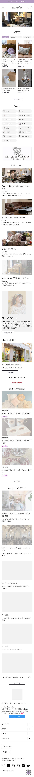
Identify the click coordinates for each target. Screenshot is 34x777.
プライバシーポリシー (20, 758)
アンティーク (9, 136)
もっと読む (5, 416)
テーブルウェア (9, 119)
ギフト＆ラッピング (26, 132)
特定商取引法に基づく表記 (8, 758)
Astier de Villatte (28, 37)
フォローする (17, 716)
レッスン (8, 132)
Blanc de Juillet (26, 128)
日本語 (5, 752)
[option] (17, 19)
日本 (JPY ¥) (6, 746)
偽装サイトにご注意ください (8, 760)
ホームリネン (9, 124)
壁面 (7, 128)
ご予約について (8, 333)
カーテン (24, 124)
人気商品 (5, 37)
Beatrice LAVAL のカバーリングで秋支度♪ (17, 413)
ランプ (7, 115)
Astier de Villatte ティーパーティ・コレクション (17, 471)
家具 (20, 37)
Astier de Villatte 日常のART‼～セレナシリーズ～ (17, 441)
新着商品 (13, 37)
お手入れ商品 (25, 136)
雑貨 (23, 119)
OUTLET (8, 140)
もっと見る (17, 99)
